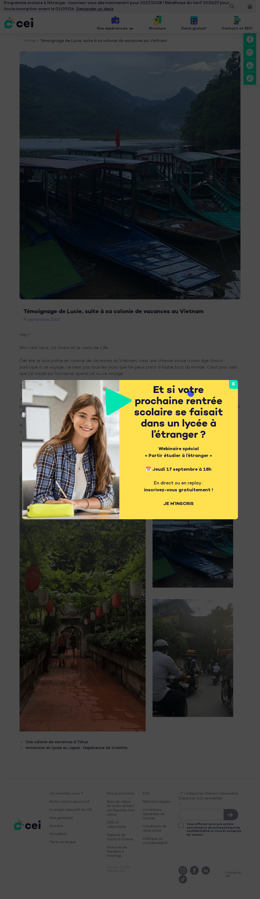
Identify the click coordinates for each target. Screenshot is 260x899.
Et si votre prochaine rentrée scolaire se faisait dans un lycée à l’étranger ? (178, 413)
